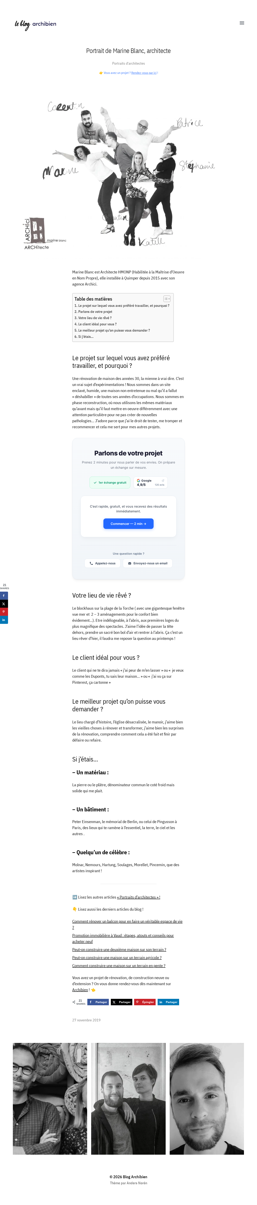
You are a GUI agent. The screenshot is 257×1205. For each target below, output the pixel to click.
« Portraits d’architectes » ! (138, 897)
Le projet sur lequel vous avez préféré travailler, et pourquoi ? (123, 305)
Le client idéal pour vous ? (97, 324)
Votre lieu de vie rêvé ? (95, 317)
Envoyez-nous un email (150, 563)
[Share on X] (4, 604)
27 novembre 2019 (86, 1020)
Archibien (80, 989)
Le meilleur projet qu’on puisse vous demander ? (114, 330)
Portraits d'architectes (128, 63)
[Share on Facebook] (4, 596)
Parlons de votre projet (95, 311)
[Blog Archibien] (120, 23)
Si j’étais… (86, 336)
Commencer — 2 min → (128, 524)
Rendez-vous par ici (144, 73)
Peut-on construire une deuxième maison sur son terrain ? (119, 949)
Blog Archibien (135, 1176)
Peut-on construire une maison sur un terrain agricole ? (117, 957)
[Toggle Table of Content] (164, 298)
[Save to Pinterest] (4, 612)
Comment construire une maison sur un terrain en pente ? (118, 965)
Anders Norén (137, 1183)
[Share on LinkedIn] (4, 620)
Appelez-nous (105, 563)
